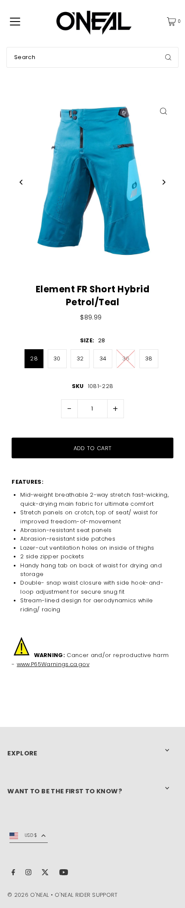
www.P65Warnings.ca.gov (53, 664)
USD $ (31, 835)
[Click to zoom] (163, 111)
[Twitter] (45, 873)
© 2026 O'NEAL (28, 895)
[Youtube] (63, 873)
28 (34, 358)
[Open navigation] (15, 21)
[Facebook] (13, 873)
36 (126, 358)
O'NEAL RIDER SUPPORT (86, 895)
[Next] (163, 182)
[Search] (168, 57)
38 (149, 358)
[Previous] (21, 182)
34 (103, 358)
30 (57, 358)
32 (80, 358)
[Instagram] (28, 873)
